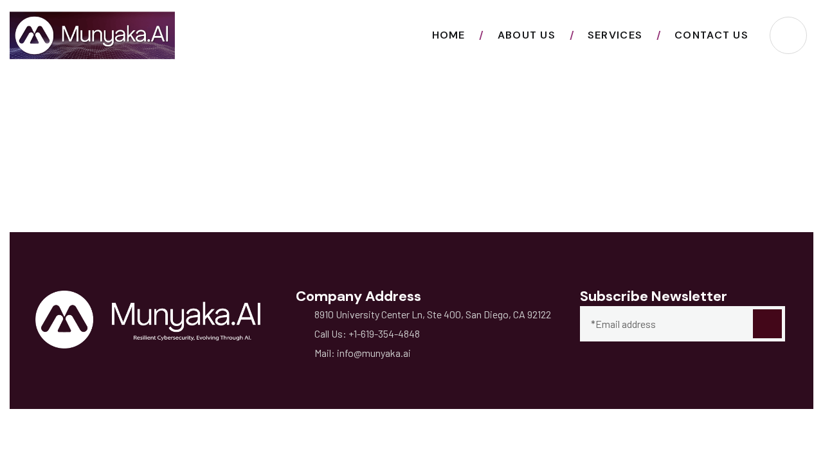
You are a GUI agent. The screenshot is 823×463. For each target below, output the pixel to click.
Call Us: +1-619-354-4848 (367, 333)
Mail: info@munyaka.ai (362, 353)
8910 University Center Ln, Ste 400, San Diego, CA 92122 (432, 314)
